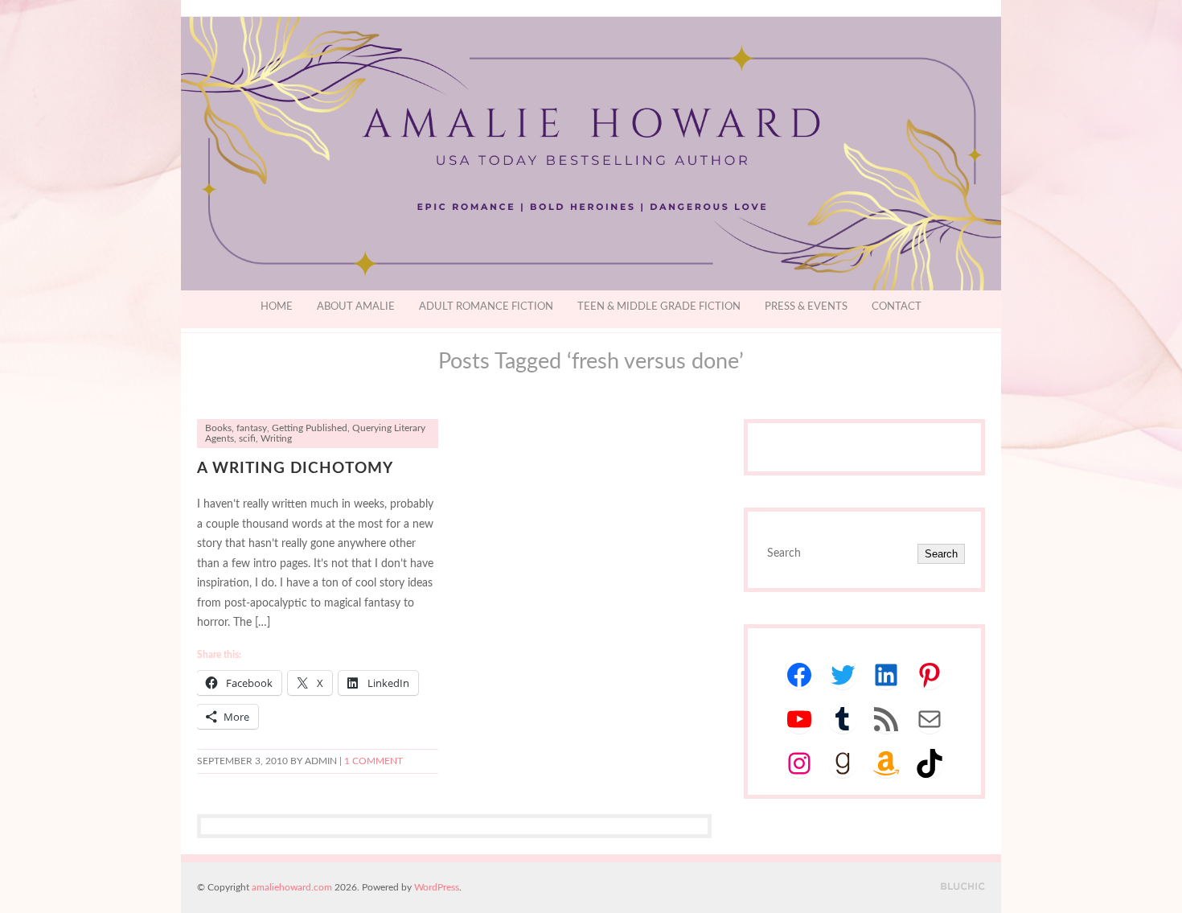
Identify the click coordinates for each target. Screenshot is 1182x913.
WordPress (436, 887)
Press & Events (806, 307)
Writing (276, 438)
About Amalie (356, 307)
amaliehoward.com (292, 887)
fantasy (251, 428)
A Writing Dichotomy (295, 468)
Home (277, 307)
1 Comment (373, 761)
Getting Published (309, 428)
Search (941, 554)
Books (218, 428)
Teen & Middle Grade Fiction (659, 307)
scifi (247, 438)
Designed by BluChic (963, 886)
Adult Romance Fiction (486, 307)
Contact (896, 307)
